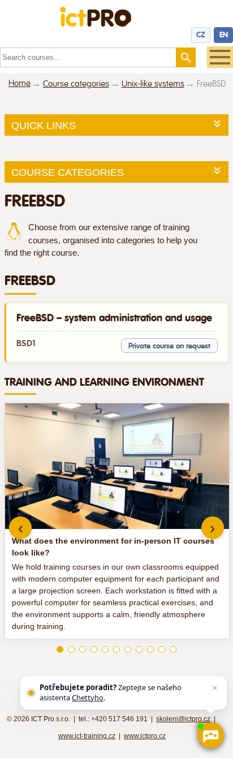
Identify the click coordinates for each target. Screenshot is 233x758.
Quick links (43, 125)
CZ (200, 35)
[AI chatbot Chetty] (210, 735)
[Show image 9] (150, 649)
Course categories (76, 84)
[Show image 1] (60, 649)
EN (223, 35)
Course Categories (67, 172)
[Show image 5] (105, 649)
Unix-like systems (153, 84)
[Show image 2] (71, 649)
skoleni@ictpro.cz (183, 719)
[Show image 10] (161, 649)
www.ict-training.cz (86, 736)
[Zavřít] (215, 688)
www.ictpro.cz (145, 736)
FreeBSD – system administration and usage (114, 318)
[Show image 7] (127, 649)
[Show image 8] (139, 649)
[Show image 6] (116, 649)
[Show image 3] (82, 649)
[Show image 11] (173, 649)
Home (19, 83)
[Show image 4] (93, 649)
